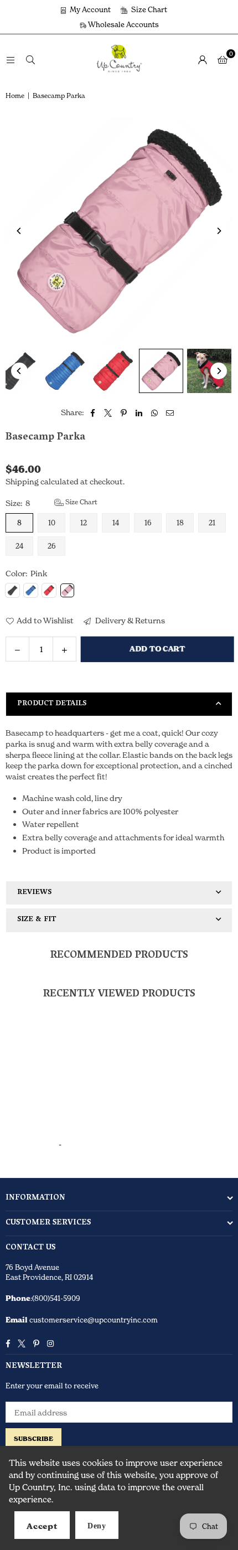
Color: (26, 573)
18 (180, 522)
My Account (89, 9)
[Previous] (19, 231)
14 (115, 522)
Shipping (22, 481)
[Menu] (10, 59)
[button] (222, 59)
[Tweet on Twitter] (108, 412)
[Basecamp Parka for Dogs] (65, 371)
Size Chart (148, 9)
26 (52, 545)
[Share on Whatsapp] (155, 412)
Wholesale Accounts (122, 24)
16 (148, 522)
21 (212, 522)
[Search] (30, 59)
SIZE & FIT (36, 920)
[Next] (218, 231)
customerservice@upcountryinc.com (93, 1319)
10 (51, 522)
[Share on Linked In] (139, 412)
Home (15, 95)
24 (19, 545)
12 (83, 522)
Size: (51, 503)
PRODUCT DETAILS (51, 704)
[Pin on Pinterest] (124, 412)
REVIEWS (34, 893)
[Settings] (203, 59)
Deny (96, 1526)
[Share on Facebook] (93, 412)
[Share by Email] (170, 412)
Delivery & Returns (129, 620)
